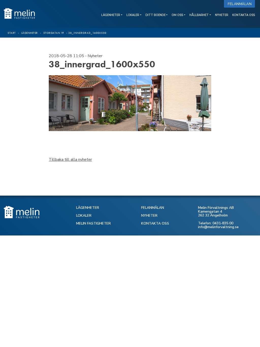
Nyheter (221, 15)
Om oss (177, 15)
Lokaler (132, 15)
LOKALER (83, 215)
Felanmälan (241, 4)
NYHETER (149, 215)
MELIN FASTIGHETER (93, 223)
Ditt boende (155, 15)
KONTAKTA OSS (155, 223)
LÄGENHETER (87, 207)
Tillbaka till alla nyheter (70, 159)
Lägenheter (110, 15)
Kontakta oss (243, 15)
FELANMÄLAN (152, 207)
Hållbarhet (199, 15)
